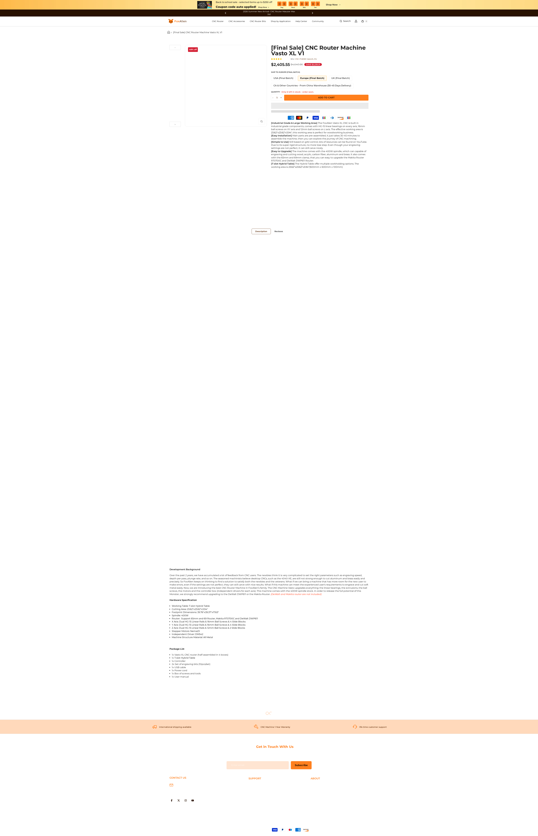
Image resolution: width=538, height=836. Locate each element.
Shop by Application (281, 21)
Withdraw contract (259, 812)
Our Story (316, 784)
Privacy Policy (318, 789)
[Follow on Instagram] (186, 800)
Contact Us (317, 793)
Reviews (278, 231)
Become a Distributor (323, 798)
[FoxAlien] (269, 13)
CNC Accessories (237, 21)
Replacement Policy (260, 798)
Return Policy (256, 793)
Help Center (301, 21)
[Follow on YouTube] (193, 800)
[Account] (356, 21)
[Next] (175, 124)
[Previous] (175, 47)
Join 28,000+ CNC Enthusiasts (265, 807)
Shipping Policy (257, 784)
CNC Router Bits (258, 21)
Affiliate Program (320, 802)
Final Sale (316, 807)
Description (261, 231)
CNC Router (218, 21)
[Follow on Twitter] (179, 800)
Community (318, 21)
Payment (254, 789)
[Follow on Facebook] (172, 800)
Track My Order (257, 802)
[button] (276, 59)
